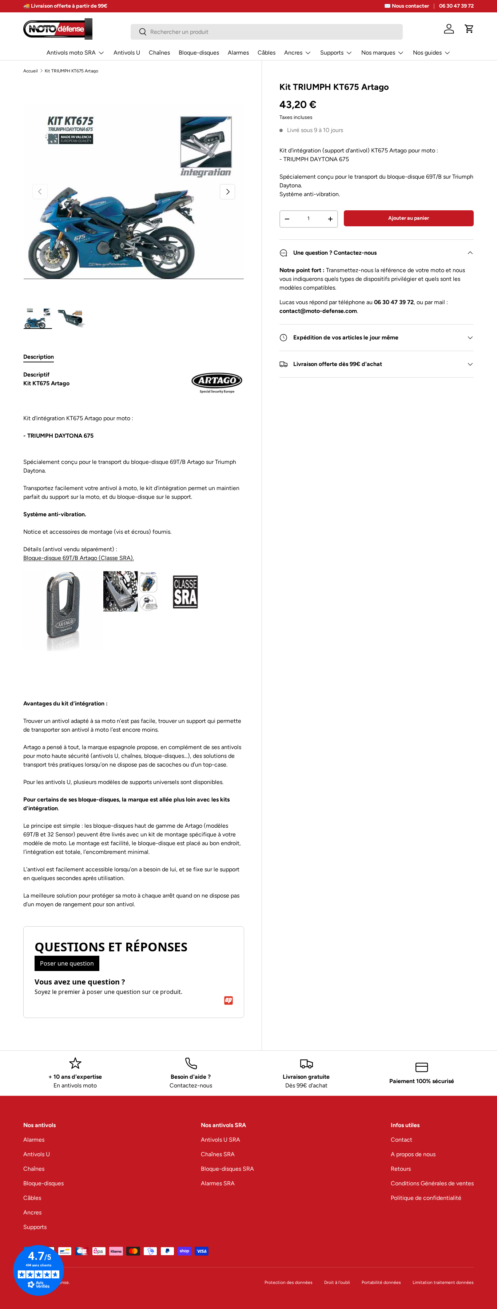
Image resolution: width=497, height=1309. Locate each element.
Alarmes (238, 52)
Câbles (266, 52)
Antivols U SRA (220, 1139)
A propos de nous (413, 1154)
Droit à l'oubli (337, 1282)
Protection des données (289, 1282)
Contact (401, 1139)
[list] (134, 192)
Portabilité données (381, 1282)
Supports (331, 52)
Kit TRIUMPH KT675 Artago (71, 71)
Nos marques (378, 52)
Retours (401, 1168)
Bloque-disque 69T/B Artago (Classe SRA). (78, 557)
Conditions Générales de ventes (432, 1183)
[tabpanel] (133, 639)
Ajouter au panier (408, 218)
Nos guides (427, 52)
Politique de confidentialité (426, 1197)
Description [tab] (38, 356)
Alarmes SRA (218, 1183)
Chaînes (159, 52)
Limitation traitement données (443, 1282)
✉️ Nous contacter (406, 6)
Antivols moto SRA (71, 52)
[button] (469, 29)
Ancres (293, 52)
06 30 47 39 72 (456, 6)
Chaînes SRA (218, 1154)
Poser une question (67, 963)
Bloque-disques (199, 52)
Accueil (30, 71)
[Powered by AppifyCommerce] (228, 1000)
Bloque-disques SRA (227, 1168)
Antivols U (127, 52)
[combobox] (266, 32)
